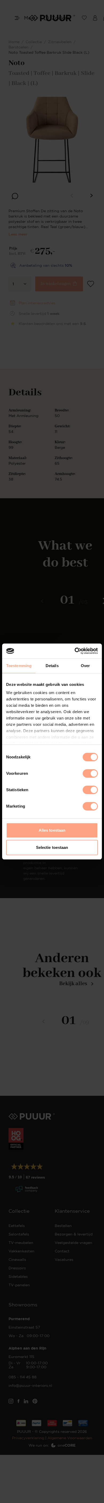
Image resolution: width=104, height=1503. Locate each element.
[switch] (90, 773)
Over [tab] (85, 665)
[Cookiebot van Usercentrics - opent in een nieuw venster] (75, 651)
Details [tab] (52, 665)
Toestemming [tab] (18, 665)
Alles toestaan (52, 830)
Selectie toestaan (52, 847)
